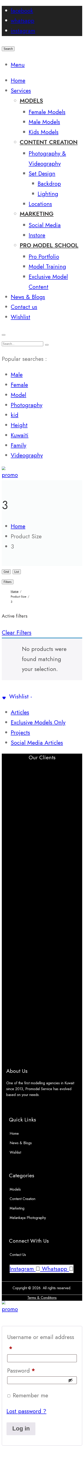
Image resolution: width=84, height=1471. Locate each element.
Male (17, 375)
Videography (27, 455)
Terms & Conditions (42, 1297)
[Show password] (70, 1380)
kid (14, 415)
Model (18, 395)
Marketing (17, 1208)
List (16, 571)
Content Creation (22, 1198)
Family (18, 445)
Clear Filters (16, 632)
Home (14, 1133)
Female (19, 385)
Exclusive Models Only (38, 722)
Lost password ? (26, 1411)
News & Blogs (21, 1143)
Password (21, 1370)
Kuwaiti (19, 435)
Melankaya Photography (28, 1217)
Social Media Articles (37, 743)
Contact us (18, 1254)
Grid (6, 571)
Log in (21, 1428)
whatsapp (22, 20)
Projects (20, 732)
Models (15, 1189)
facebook (22, 11)
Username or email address (40, 1343)
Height (19, 425)
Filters (8, 582)
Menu (18, 65)
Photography (26, 405)
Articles (20, 712)
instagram (23, 31)
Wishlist (15, 1152)
